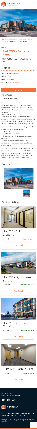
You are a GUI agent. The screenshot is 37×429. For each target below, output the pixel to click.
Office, (3, 47)
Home (3, 413)
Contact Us (18, 90)
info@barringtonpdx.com (11, 98)
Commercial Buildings (25, 39)
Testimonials (5, 415)
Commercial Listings (10, 39)
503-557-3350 (6, 95)
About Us (13, 415)
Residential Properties (27, 413)
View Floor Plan (14, 83)
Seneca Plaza (5, 41)
